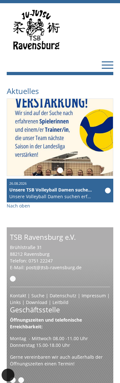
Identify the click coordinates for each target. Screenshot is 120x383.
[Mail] (13, 279)
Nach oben (18, 206)
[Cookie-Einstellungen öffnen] (8, 375)
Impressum (94, 296)
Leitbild (60, 302)
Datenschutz (63, 296)
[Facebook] (13, 380)
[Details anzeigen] (60, 170)
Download (36, 302)
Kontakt (18, 296)
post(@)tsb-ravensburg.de (54, 267)
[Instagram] (21, 380)
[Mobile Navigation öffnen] (107, 65)
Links (15, 302)
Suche (37, 296)
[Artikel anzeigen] (108, 190)
